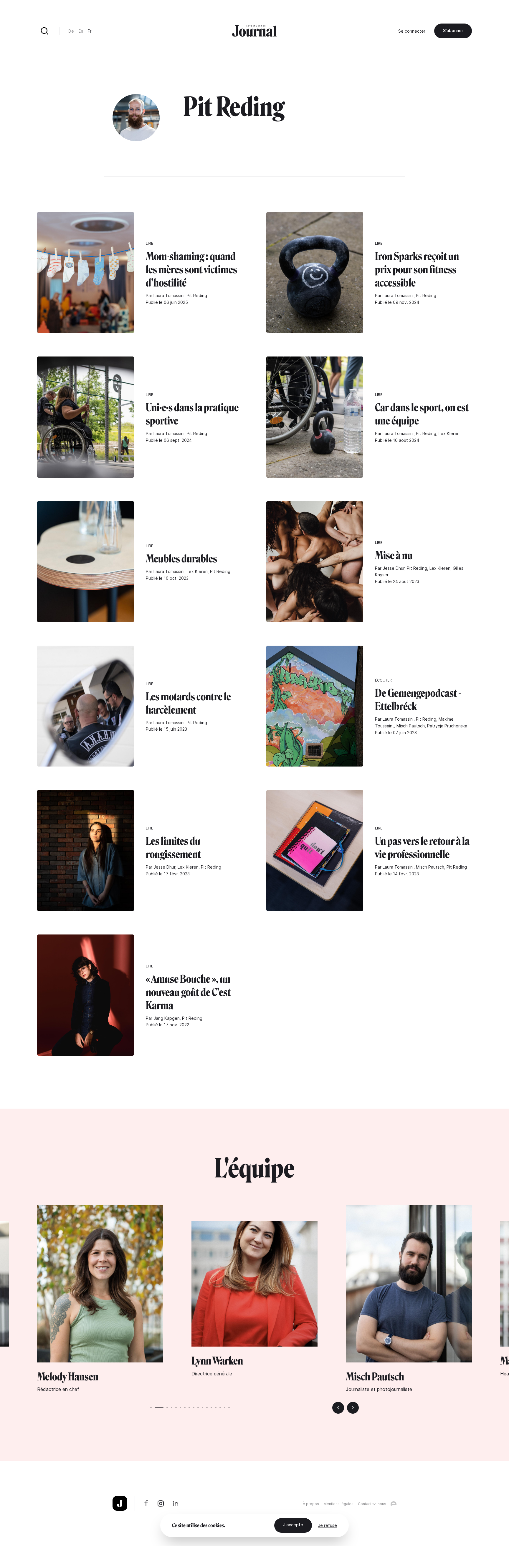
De (71, 31)
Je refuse (327, 1525)
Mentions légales (338, 1504)
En (80, 31)
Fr (89, 31)
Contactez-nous (372, 1504)
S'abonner (453, 30)
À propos (311, 1504)
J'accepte (293, 1524)
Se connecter (411, 31)
